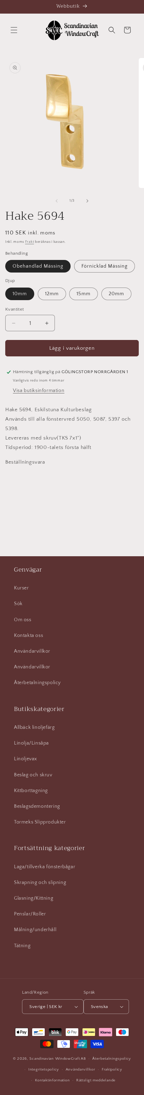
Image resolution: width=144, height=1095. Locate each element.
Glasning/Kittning (33, 898)
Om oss (22, 620)
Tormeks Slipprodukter (40, 822)
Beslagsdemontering (37, 806)
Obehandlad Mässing (38, 266)
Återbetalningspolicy (37, 683)
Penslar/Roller (30, 914)
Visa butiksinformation (38, 390)
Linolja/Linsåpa (31, 743)
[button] (14, 30)
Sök (18, 604)
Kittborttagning (31, 790)
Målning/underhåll (35, 930)
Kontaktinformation (52, 1080)
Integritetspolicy (43, 1069)
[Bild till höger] (87, 201)
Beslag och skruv (33, 775)
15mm (84, 294)
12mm (52, 294)
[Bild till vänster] (56, 201)
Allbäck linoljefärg (34, 727)
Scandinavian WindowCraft (54, 1059)
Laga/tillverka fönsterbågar (44, 867)
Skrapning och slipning (40, 882)
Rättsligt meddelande (96, 1080)
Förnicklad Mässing (104, 266)
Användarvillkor (32, 651)
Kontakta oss (28, 635)
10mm (20, 294)
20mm (116, 294)
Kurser (21, 588)
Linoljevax (25, 759)
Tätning (22, 946)
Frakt (29, 242)
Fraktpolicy (112, 1069)
